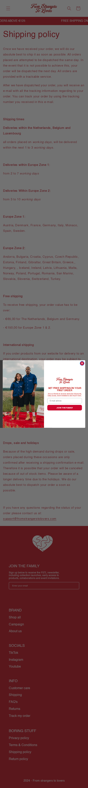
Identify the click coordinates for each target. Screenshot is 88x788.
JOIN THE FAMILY (64, 407)
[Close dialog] (82, 363)
